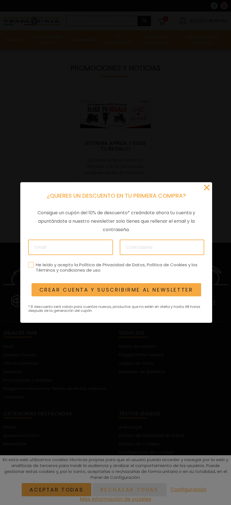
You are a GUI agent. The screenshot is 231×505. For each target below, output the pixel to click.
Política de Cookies (166, 265)
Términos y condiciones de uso (67, 270)
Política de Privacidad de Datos (112, 265)
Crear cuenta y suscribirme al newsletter (116, 289)
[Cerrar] (207, 187)
